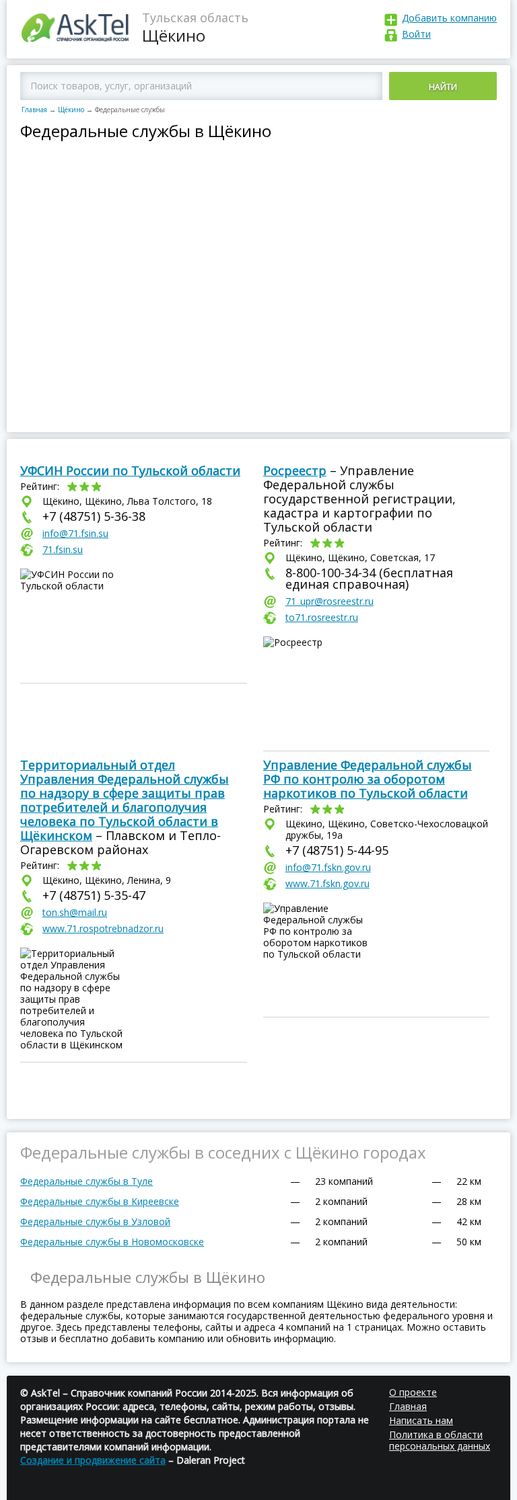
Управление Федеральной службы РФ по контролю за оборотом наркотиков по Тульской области (367, 779)
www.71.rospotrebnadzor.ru (103, 928)
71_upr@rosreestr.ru (329, 601)
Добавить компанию (449, 17)
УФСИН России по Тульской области (130, 470)
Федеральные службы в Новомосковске (112, 1241)
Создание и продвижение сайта (93, 1460)
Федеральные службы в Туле (86, 1181)
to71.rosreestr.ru (321, 617)
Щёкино (71, 109)
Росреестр (294, 470)
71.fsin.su (62, 549)
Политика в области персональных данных (439, 1440)
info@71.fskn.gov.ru (328, 867)
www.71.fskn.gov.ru (327, 883)
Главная (34, 109)
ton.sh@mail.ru (74, 912)
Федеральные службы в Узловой (95, 1221)
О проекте (413, 1392)
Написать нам (421, 1420)
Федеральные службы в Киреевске (99, 1201)
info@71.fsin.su (75, 533)
